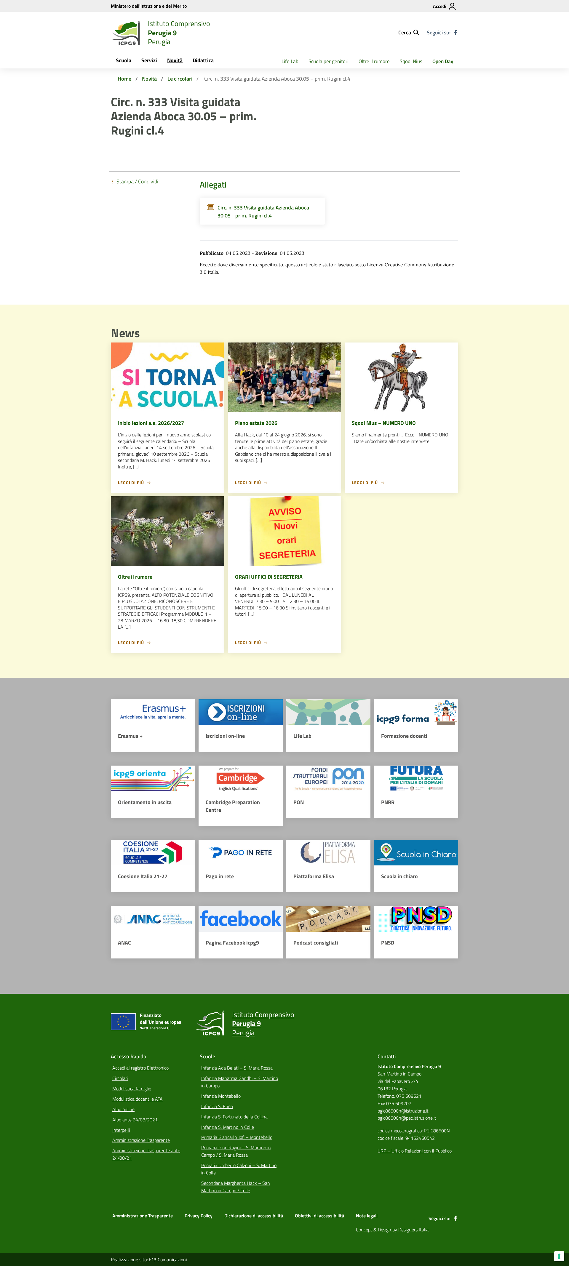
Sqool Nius (411, 61)
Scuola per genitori (329, 61)
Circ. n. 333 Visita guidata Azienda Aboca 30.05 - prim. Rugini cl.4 (263, 212)
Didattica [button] (203, 60)
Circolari (120, 1078)
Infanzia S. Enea (217, 1106)
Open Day (442, 61)
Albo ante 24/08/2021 (135, 1119)
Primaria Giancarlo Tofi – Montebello (236, 1137)
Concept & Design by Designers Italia (392, 1229)
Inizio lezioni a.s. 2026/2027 (151, 423)
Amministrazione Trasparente (141, 1140)
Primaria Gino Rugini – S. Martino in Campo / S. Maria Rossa (236, 1151)
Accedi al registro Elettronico (140, 1067)
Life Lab (290, 61)
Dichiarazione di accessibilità (253, 1215)
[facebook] (455, 32)
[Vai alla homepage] (125, 32)
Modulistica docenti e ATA (137, 1098)
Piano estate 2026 (256, 423)
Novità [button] (175, 60)
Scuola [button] (123, 60)
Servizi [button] (149, 60)
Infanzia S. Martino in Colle (227, 1127)
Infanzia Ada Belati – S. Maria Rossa (237, 1067)
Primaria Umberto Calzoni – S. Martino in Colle (238, 1169)
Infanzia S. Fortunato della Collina (234, 1116)
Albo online (123, 1109)
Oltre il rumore (374, 61)
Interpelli (121, 1130)
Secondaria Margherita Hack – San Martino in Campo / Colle (235, 1186)
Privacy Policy (198, 1215)
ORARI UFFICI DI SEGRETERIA (269, 577)
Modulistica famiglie (131, 1088)
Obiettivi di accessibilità (319, 1215)
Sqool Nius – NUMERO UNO (384, 423)
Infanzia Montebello (221, 1095)
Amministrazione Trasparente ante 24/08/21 (146, 1154)
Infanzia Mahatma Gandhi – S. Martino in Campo (239, 1082)
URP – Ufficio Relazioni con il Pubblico (415, 1150)
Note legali (367, 1215)
